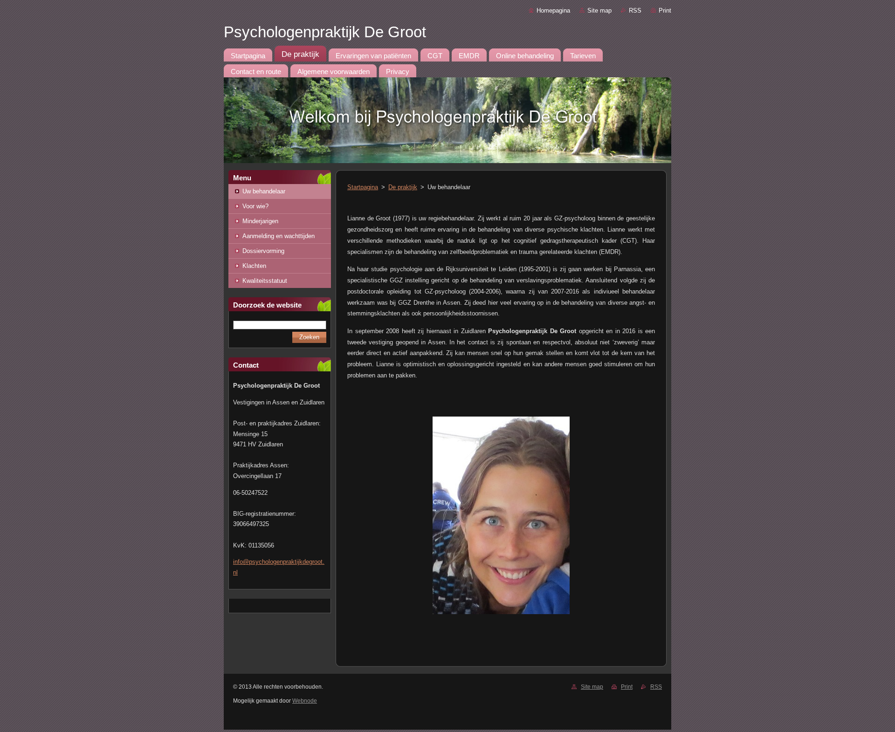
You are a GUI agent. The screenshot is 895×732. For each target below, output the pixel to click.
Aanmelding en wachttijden (278, 236)
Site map (599, 10)
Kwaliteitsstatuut (264, 280)
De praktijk (402, 187)
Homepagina (553, 10)
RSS (635, 10)
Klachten (254, 265)
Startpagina (362, 187)
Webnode (304, 701)
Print (665, 10)
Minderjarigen (260, 221)
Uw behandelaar (263, 191)
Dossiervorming (263, 250)
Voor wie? (255, 206)
